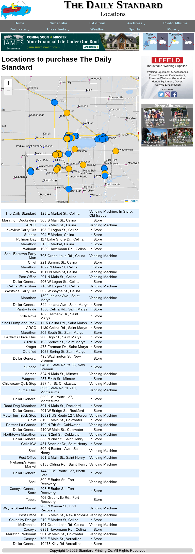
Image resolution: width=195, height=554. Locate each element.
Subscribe (58, 23)
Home (19, 23)
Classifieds (58, 29)
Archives (136, 23)
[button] (67, 139)
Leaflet (133, 200)
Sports (134, 29)
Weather (97, 29)
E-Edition (97, 23)
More (173, 29)
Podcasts (19, 29)
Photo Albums (175, 23)
